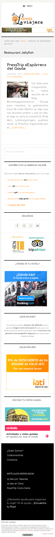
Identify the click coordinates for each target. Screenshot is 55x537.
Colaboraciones (15, 455)
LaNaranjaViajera (27, 19)
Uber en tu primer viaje (18, 186)
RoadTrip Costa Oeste (18, 488)
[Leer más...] (19, 127)
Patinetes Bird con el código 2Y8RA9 (26, 199)
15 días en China (15, 483)
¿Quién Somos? (15, 450)
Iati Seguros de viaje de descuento (23, 180)
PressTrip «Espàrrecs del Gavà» (26, 67)
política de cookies (26, 530)
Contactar (12, 459)
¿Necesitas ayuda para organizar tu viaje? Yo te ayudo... (26, 503)
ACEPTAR (27, 535)
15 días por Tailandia (17, 479)
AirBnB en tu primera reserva (21, 192)
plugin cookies (48, 534)
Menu (29, 6)
